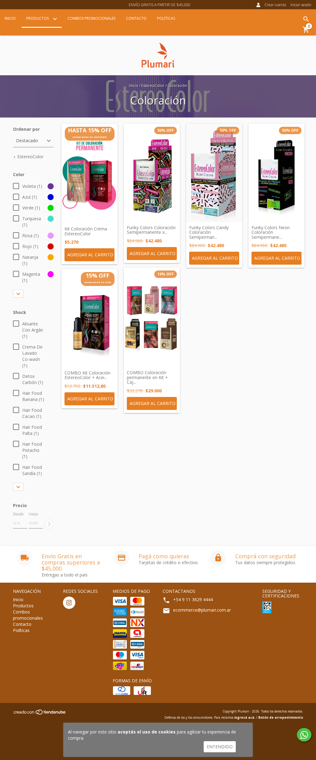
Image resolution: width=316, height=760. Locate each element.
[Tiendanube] (40, 714)
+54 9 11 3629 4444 (193, 599)
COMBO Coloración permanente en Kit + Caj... (147, 377)
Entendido (220, 747)
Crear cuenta (275, 4)
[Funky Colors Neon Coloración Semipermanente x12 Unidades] (276, 173)
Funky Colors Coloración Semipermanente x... (151, 230)
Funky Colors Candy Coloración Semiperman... (209, 232)
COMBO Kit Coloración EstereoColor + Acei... (87, 375)
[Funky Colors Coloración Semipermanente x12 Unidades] (152, 173)
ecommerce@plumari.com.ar (202, 610)
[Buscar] (306, 19)
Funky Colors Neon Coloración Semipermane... (271, 232)
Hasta (33, 514)
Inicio (10, 18)
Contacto (136, 18)
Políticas (166, 18)
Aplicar (49, 524)
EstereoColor (152, 85)
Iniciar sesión (300, 4)
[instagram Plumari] (69, 603)
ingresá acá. (244, 717)
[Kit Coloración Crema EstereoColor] (89, 174)
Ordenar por (26, 129)
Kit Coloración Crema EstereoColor (85, 231)
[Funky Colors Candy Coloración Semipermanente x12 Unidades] (214, 173)
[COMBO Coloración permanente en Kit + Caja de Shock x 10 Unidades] (152, 317)
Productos (38, 18)
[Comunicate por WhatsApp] (304, 734)
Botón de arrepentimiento (280, 717)
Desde (18, 514)
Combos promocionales (91, 18)
